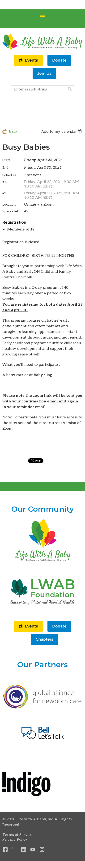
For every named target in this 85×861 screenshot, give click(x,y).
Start (6, 160)
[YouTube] (33, 850)
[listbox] (62, 131)
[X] (14, 850)
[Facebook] (5, 850)
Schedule (9, 175)
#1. (4, 182)
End (5, 168)
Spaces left (11, 211)
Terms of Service (17, 835)
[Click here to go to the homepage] (42, 561)
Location (9, 204)
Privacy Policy (14, 839)
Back (13, 131)
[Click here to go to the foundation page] (42, 613)
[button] (29, 65)
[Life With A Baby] (42, 49)
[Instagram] (42, 850)
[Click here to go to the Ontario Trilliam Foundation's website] (42, 708)
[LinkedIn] (24, 850)
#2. (4, 193)
